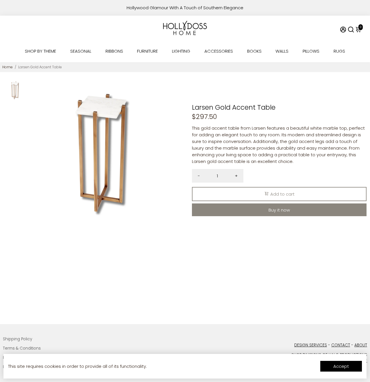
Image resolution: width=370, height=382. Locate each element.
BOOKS (254, 51)
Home (7, 67)
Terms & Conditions (22, 348)
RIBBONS (114, 51)
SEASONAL (80, 51)
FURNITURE (147, 51)
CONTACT (340, 345)
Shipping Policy (17, 339)
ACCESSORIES (218, 51)
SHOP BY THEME (40, 51)
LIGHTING (181, 51)
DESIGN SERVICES (310, 345)
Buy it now (279, 210)
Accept (341, 366)
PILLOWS (311, 51)
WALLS (281, 51)
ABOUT (360, 345)
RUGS (339, 51)
